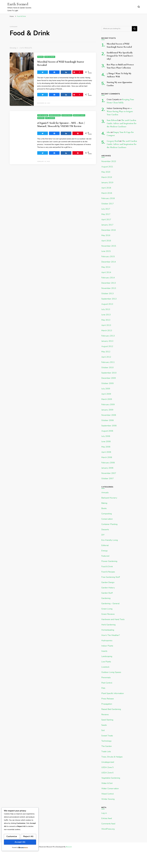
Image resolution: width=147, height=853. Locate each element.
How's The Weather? (110, 635)
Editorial (105, 545)
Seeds (104, 725)
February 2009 (108, 404)
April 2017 (106, 219)
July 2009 (105, 388)
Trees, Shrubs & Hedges (112, 756)
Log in (104, 813)
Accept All (20, 842)
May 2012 (105, 351)
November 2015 (108, 246)
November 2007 (108, 473)
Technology (106, 741)
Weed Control (107, 793)
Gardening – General (110, 603)
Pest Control (106, 682)
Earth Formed (17, 4)
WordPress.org (108, 829)
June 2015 (106, 251)
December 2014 (108, 261)
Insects (104, 651)
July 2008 (105, 436)
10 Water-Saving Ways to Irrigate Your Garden (120, 111)
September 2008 (109, 425)
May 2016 (105, 235)
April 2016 (106, 240)
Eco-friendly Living (109, 540)
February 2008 (108, 462)
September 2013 (109, 298)
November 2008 (108, 415)
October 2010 (107, 367)
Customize (11, 836)
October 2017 (107, 203)
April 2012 (106, 357)
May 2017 (105, 214)
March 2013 (106, 330)
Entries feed (106, 818)
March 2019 (106, 177)
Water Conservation (110, 788)
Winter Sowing (108, 799)
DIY (102, 535)
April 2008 (106, 452)
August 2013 (107, 304)
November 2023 (108, 161)
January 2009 (107, 409)
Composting (106, 513)
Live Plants (106, 661)
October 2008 (107, 420)
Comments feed (108, 823)
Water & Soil (107, 783)
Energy (104, 550)
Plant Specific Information (112, 693)
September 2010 (109, 372)
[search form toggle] (139, 7)
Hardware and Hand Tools (113, 619)
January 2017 (107, 224)
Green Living (106, 608)
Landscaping (106, 656)
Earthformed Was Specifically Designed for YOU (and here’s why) (120, 55)
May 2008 (105, 446)
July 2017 (105, 209)
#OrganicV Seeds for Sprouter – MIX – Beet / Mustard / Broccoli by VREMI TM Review (61, 124)
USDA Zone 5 (107, 767)
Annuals (105, 492)
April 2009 (106, 394)
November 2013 (108, 288)
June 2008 (106, 441)
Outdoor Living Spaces (111, 672)
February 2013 (108, 335)
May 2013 (105, 320)
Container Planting (109, 524)
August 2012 (107, 346)
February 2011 (108, 362)
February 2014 (108, 277)
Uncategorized (107, 762)
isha (108, 132)
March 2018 (106, 193)
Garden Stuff (107, 593)
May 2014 (105, 267)
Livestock (105, 667)
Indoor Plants (79, 115)
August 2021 (107, 166)
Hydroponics (67, 115)
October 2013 (107, 293)
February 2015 (108, 256)
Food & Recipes (108, 572)
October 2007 (107, 478)
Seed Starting (107, 719)
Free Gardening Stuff (110, 577)
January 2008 (107, 468)
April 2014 (106, 272)
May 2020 (105, 172)
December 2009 (108, 378)
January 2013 (107, 341)
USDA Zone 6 (107, 772)
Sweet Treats (107, 735)
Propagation (106, 704)
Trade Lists (106, 751)
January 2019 (107, 182)
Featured (105, 556)
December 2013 (108, 283)
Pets (103, 688)
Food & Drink (49, 57)
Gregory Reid (113, 141)
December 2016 (108, 230)
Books (104, 508)
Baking (40, 57)
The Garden (50, 118)
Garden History (108, 587)
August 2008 (107, 431)
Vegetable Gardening (110, 778)
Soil (103, 730)
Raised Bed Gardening (111, 709)
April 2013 (106, 325)
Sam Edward (112, 120)
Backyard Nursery (109, 498)
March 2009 (106, 399)
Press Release (107, 698)
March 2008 (106, 457)
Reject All (28, 836)
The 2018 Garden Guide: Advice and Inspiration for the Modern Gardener (121, 123)
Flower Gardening (109, 561)
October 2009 (107, 383)
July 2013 (105, 309)
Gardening (106, 598)
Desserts (105, 529)
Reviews (41, 118)
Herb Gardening (108, 624)
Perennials (106, 677)
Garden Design (107, 582)
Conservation (107, 519)
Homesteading (107, 630)
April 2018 (106, 187)
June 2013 (106, 314)
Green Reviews (55, 115)
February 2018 (108, 198)
